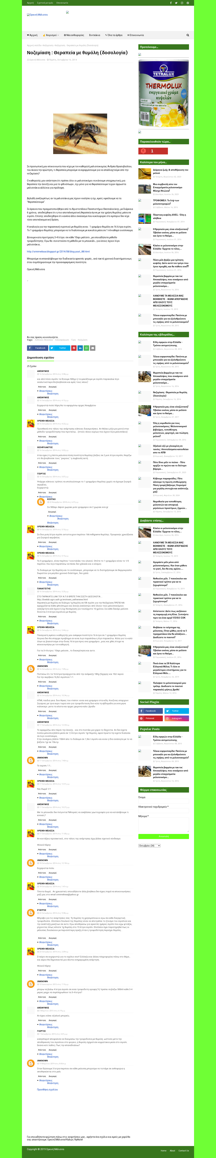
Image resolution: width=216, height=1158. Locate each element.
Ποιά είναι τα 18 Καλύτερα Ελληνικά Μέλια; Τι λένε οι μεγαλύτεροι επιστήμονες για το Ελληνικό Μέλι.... (169, 668)
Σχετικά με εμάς (45, 3)
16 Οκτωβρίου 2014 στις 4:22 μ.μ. (54, 424)
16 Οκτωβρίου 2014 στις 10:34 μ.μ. (54, 695)
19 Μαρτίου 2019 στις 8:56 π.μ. (52, 1064)
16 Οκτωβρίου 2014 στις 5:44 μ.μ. (54, 630)
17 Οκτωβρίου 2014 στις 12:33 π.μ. (54, 725)
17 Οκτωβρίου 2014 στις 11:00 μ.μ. (54, 834)
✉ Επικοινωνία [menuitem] (135, 35)
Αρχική (30, 3)
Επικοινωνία (62, 3)
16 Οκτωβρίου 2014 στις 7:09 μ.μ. (54, 669)
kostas (51, 499)
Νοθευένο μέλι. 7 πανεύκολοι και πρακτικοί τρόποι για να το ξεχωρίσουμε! (170, 582)
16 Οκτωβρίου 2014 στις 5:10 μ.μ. (54, 529)
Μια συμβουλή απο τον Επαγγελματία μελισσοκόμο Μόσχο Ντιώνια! (167, 187)
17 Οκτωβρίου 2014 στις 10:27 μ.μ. (54, 807)
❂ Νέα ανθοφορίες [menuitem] (74, 35)
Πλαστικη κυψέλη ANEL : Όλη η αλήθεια (169, 216)
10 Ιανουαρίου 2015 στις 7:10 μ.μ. (54, 984)
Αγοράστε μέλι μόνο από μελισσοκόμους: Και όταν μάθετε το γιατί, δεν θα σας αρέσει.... (170, 565)
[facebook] (170, 3)
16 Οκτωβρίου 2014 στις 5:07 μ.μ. (54, 477)
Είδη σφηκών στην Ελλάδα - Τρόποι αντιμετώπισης (168, 344)
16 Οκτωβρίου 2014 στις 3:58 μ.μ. (54, 374)
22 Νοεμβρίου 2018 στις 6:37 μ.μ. (64, 502)
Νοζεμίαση (48, 45)
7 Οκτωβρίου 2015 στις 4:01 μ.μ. (53, 1034)
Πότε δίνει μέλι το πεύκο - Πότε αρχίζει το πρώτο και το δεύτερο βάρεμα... (169, 465)
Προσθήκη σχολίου (47, 1089)
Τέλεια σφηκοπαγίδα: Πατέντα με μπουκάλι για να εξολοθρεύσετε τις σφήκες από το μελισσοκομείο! (171, 318)
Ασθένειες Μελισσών (44, 340)
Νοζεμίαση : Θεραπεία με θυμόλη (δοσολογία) (170, 394)
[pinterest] (187, 3)
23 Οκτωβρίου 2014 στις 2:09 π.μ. (54, 952)
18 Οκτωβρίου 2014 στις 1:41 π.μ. (54, 886)
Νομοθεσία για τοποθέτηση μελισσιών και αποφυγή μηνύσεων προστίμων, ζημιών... (170, 505)
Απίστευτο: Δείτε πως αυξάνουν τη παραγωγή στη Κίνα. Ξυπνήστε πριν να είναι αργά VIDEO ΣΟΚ (170, 614)
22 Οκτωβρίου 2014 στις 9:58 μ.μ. (54, 913)
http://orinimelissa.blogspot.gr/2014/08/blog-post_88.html (58, 251)
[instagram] (182, 3)
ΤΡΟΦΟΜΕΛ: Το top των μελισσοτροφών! (166, 202)
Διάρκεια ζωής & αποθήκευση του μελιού (170, 171)
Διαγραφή (53, 387)
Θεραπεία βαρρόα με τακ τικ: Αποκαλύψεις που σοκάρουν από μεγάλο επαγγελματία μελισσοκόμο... (170, 281)
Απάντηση (42, 387)
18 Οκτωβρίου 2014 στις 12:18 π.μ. (54, 863)
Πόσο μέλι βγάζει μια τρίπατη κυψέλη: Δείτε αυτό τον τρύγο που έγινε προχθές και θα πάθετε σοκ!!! (171, 263)
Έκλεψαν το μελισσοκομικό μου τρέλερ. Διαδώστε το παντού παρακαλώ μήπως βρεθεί (169, 686)
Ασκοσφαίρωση (62, 340)
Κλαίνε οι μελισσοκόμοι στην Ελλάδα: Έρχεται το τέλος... (168, 247)
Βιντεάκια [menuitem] (94, 35)
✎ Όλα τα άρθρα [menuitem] (113, 35)
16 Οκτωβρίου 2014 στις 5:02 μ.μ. (54, 450)
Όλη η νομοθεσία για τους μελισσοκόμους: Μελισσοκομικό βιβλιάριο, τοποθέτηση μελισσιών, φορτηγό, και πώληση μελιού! (170, 430)
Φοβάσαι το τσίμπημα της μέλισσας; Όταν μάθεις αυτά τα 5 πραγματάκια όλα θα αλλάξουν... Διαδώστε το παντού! (170, 632)
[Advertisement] (80, 90)
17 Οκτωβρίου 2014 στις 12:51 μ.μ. (54, 784)
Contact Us (184, 1151)
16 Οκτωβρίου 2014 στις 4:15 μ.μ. (54, 400)
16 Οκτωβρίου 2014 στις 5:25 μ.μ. (54, 591)
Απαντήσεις (45, 391)
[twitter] (176, 3)
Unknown (42, 666)
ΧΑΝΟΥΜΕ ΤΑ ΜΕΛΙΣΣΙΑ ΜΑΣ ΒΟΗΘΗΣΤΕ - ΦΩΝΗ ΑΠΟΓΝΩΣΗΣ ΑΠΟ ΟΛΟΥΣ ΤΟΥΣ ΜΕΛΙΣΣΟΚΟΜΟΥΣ (170, 300)
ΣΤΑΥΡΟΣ (41, 910)
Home (163, 1151)
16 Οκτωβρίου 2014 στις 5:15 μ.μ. (54, 556)
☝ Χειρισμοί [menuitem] (50, 35)
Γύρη (73, 340)
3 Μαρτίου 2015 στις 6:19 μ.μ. (52, 1011)
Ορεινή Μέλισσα (37, 60)
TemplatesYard (52, 1153)
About (172, 1151)
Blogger (74, 1153)
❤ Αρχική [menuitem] (32, 35)
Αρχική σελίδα (34, 45)
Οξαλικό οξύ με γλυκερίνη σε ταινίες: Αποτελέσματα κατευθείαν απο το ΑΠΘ (170, 449)
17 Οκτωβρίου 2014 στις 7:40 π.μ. (54, 761)
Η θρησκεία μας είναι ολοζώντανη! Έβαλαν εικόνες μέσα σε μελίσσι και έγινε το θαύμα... (170, 232)
